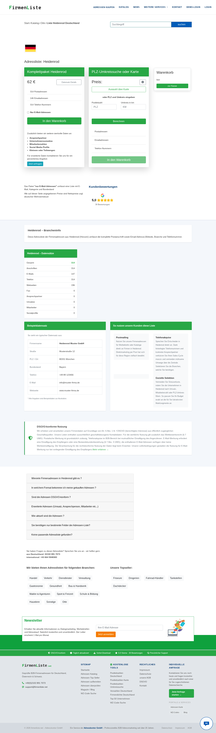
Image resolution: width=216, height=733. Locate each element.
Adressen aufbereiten (91, 682)
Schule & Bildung (89, 594)
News (136, 7)
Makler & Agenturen (40, 594)
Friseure (117, 578)
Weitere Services (155, 7)
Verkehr (48, 578)
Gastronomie (36, 586)
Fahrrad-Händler (154, 578)
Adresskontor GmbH (93, 728)
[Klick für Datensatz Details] (143, 82)
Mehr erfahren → (101, 449)
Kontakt (177, 7)
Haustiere (35, 602)
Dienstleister (65, 578)
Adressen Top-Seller (90, 678)
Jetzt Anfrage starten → (178, 693)
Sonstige (51, 602)
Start (26, 23)
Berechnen (118, 121)
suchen (181, 24)
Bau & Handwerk (77, 586)
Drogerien (134, 578)
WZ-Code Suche (88, 693)
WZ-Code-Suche (118, 703)
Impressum (145, 670)
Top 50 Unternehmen (120, 699)
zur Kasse (172, 86)
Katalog (124, 7)
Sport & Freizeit (65, 594)
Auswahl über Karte (118, 89)
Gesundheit (56, 586)
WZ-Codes (175, 712)
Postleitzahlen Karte (119, 680)
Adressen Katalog (89, 674)
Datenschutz (145, 674)
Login (208, 7)
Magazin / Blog (88, 690)
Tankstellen (176, 578)
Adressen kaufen (103, 7)
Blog (185, 712)
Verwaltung (84, 578)
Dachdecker (119, 586)
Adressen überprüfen (91, 686)
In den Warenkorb (54, 121)
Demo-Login (193, 7)
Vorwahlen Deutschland (121, 691)
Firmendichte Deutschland (122, 695)
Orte (43, 23)
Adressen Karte (177, 707)
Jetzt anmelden (106, 634)
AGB (190, 728)
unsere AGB (145, 678)
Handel (33, 578)
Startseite (85, 670)
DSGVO (143, 682)
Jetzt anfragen (35, 164)
